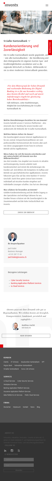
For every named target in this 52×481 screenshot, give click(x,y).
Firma (6, 403)
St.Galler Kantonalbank (11, 369)
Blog (38, 407)
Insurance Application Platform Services (17, 391)
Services (8, 377)
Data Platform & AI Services (13, 395)
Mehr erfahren (26, 336)
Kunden (7, 358)
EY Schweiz (15, 362)
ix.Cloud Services (17, 286)
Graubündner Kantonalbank (30, 362)
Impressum (17, 407)
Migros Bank (8, 365)
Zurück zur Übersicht (26, 212)
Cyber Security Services (20, 280)
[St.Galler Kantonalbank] (29, 41)
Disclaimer (7, 407)
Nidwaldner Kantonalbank (23, 365)
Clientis (6, 362)
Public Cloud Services (32, 395)
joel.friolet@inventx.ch (17, 257)
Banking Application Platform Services (26, 283)
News (32, 407)
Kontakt (25, 407)
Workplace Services (10, 384)
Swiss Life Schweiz (27, 369)
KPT (43, 362)
